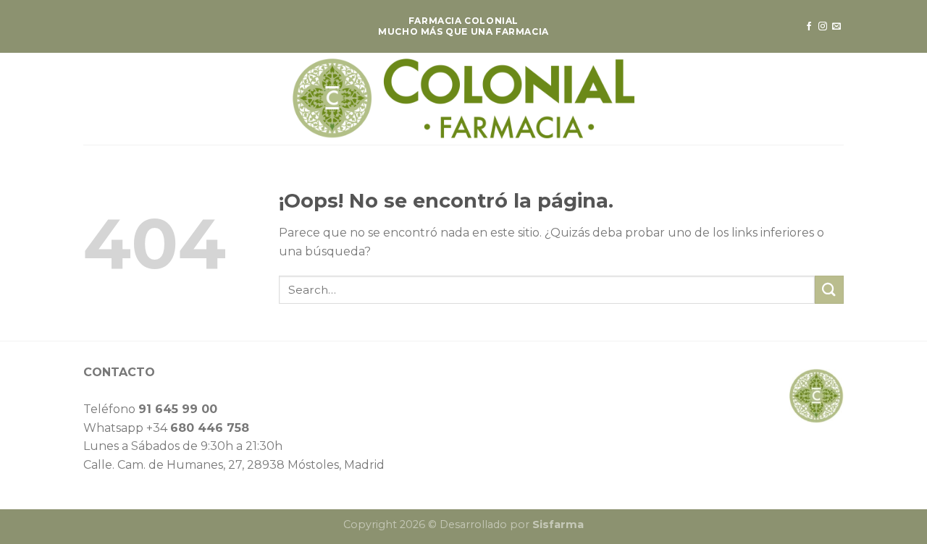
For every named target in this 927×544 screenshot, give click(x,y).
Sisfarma (558, 524)
